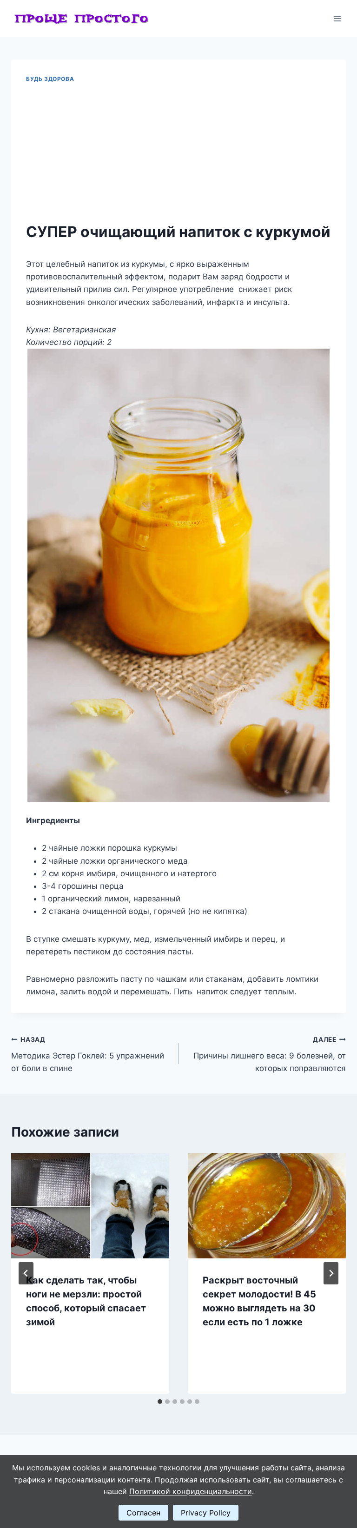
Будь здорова (50, 78)
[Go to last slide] (26, 1273)
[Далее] (331, 1273)
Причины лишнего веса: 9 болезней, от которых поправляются (269, 1054)
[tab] (160, 1401)
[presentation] (90, 1205)
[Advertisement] (178, 153)
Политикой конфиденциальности (190, 1491)
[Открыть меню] (337, 18)
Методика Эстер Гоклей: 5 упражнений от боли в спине (87, 1054)
